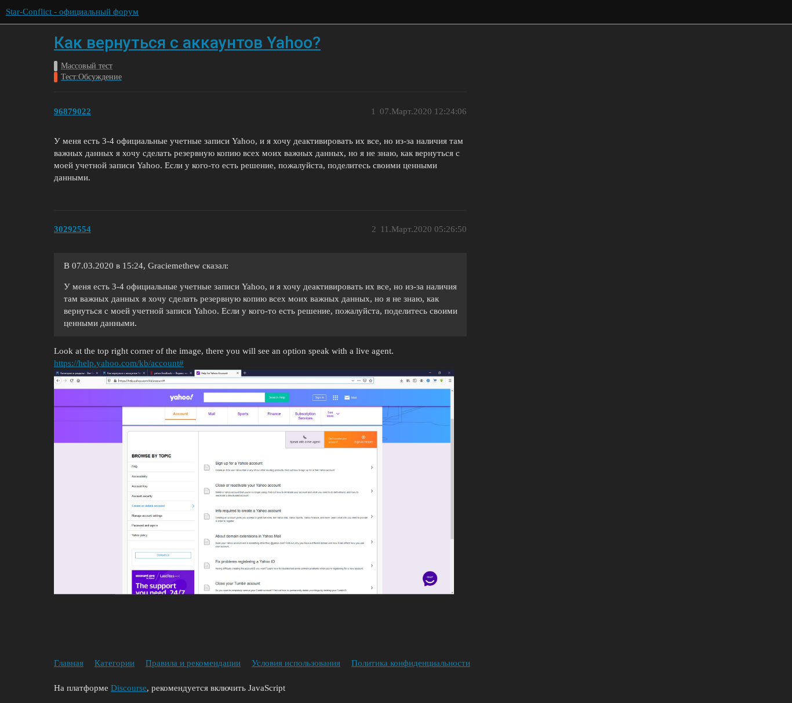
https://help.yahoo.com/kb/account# (119, 363)
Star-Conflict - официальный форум (72, 11)
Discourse (129, 688)
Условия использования (296, 663)
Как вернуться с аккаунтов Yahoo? (187, 42)
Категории (115, 663)
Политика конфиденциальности (410, 663)
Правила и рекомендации (193, 663)
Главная (68, 663)
